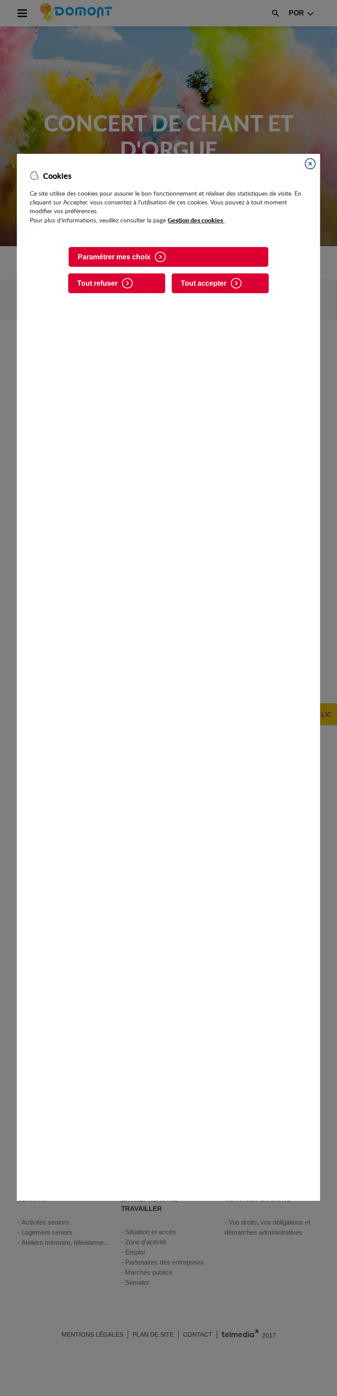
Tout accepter (203, 283)
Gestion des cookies (196, 219)
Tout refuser (97, 283)
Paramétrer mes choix (114, 257)
